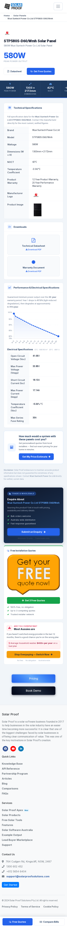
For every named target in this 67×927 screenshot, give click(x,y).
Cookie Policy (50, 906)
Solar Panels (19, 15)
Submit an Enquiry (32, 531)
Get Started (10, 884)
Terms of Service (30, 906)
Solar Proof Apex (15, 810)
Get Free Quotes (42, 71)
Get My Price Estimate (34, 456)
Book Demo (33, 690)
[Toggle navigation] (58, 6)
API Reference (11, 768)
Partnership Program (15, 773)
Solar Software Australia (17, 830)
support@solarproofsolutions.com (27, 876)
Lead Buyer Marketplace (17, 839)
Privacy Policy (10, 906)
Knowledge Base (12, 763)
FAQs (5, 793)
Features (7, 825)
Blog (4, 783)
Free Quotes (19, 921)
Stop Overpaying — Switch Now (31, 654)
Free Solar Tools (12, 820)
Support (7, 844)
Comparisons (10, 788)
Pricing (33, 678)
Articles (7, 778)
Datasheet (16, 71)
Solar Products (11, 815)
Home (7, 15)
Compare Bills (51, 921)
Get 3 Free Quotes (35, 600)
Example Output (12, 834)
